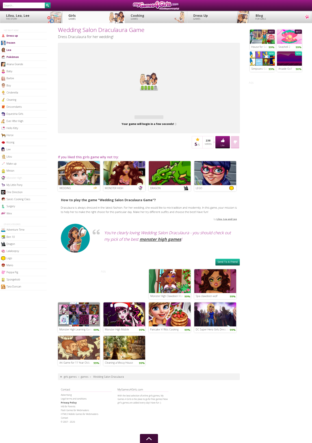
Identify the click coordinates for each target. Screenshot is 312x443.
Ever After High (14, 121)
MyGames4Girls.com (156, 5)
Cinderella (12, 92)
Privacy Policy (69, 422)
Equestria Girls (14, 113)
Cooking (137, 16)
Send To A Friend (228, 281)
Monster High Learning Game (76, 349)
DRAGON (155, 207)
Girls (72, 16)
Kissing (10, 142)
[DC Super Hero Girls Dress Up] (215, 333)
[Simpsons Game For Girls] (262, 58)
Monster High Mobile (117, 349)
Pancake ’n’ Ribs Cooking (164, 349)
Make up (11, 163)
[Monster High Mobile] (124, 333)
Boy (8, 85)
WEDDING (65, 207)
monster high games (160, 258)
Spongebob (13, 279)
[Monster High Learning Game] (79, 333)
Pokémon (12, 57)
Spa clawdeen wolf (206, 315)
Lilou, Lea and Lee (226, 238)
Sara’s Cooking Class (18, 199)
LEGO (199, 207)
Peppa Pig (12, 272)
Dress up (12, 35)
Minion (10, 170)
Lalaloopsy (12, 251)
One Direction (14, 192)
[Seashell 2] (289, 36)
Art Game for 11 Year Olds (74, 382)
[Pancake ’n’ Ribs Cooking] (170, 333)
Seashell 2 (284, 47)
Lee (8, 149)
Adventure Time (15, 229)
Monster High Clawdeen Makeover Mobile (170, 315)
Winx (9, 213)
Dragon (10, 244)
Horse (10, 135)
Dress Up (200, 16)
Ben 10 (10, 237)
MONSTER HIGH (114, 207)
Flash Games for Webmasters (75, 429)
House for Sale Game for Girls (263, 47)
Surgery (10, 206)
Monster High (14, 178)
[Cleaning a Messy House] (124, 367)
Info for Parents (68, 425)
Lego (9, 258)
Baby (9, 71)
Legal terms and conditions (73, 418)
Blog (260, 16)
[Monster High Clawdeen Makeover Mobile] (170, 300)
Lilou (9, 156)
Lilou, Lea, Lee (17, 16)
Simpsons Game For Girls (263, 68)
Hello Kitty (12, 128)
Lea (8, 50)
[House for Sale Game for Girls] (262, 36)
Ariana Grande (14, 64)
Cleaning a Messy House (119, 382)
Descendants (14, 106)
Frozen (10, 42)
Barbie (10, 78)
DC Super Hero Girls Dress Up (213, 349)
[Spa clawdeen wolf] (215, 300)
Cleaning (11, 99)
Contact (64, 437)
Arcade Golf (285, 68)
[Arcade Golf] (289, 58)
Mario (9, 265)
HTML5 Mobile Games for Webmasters (79, 433)
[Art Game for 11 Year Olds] (79, 367)
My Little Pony (14, 185)
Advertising (66, 414)
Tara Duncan (13, 286)
